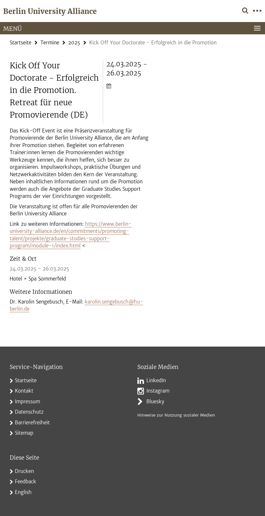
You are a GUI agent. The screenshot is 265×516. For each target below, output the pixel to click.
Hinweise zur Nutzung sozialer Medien (176, 415)
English (23, 492)
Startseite (20, 43)
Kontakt (24, 391)
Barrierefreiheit (32, 422)
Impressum (27, 401)
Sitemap (24, 433)
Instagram (157, 391)
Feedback (25, 481)
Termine (49, 43)
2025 (74, 43)
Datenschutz (29, 412)
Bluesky (155, 401)
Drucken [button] (24, 471)
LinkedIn (156, 380)
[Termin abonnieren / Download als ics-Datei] (127, 85)
